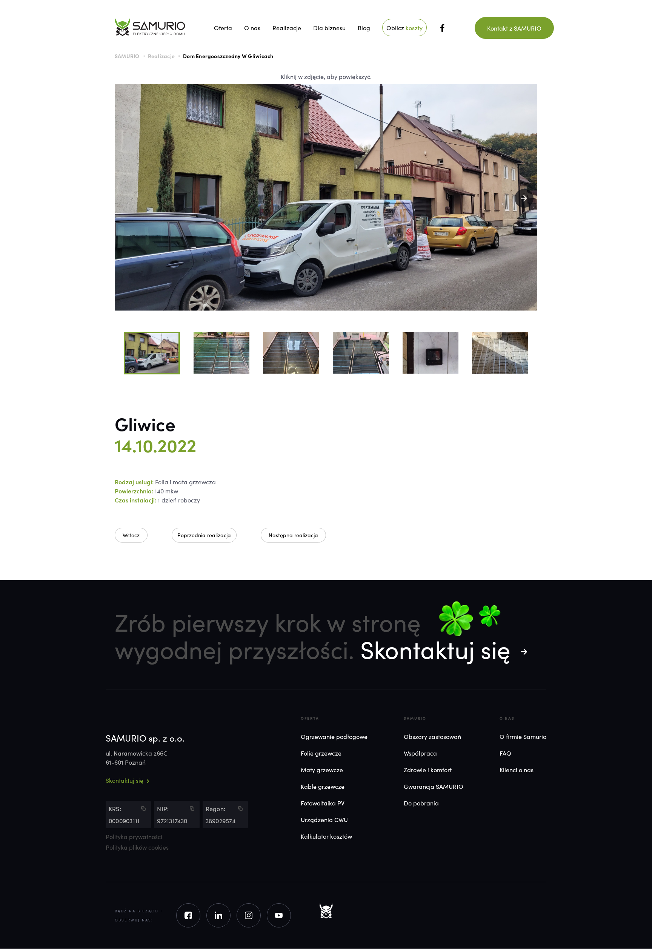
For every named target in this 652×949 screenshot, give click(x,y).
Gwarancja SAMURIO (433, 786)
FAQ (505, 753)
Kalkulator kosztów (326, 836)
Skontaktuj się (435, 648)
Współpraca (420, 753)
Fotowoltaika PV (322, 803)
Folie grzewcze (321, 753)
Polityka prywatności (134, 837)
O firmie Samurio (523, 736)
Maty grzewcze (322, 769)
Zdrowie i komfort (428, 769)
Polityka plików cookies (137, 847)
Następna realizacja (293, 535)
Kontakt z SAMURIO (514, 28)
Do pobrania (421, 803)
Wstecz (131, 535)
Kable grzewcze (322, 786)
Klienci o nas (517, 769)
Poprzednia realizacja (204, 535)
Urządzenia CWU (324, 819)
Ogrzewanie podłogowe (334, 736)
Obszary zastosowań (432, 736)
